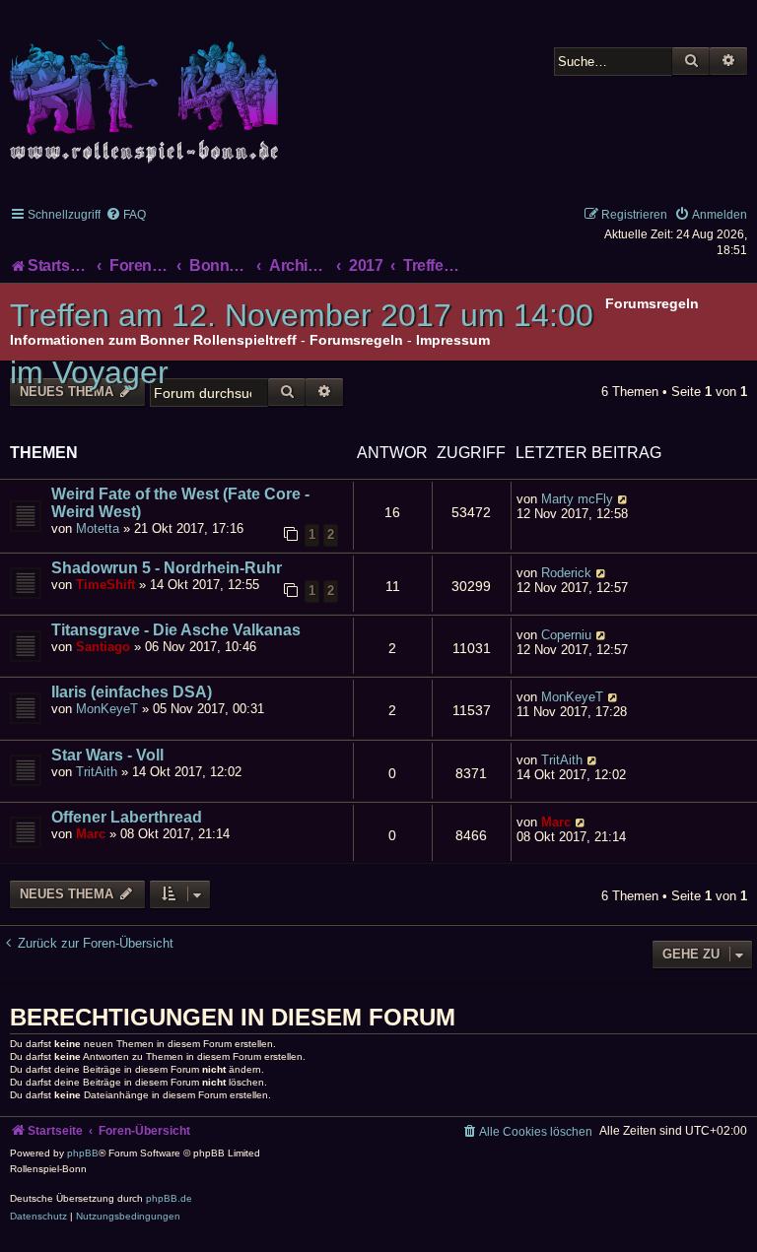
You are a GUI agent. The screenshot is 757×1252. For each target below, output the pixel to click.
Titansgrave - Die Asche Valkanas (176, 630)
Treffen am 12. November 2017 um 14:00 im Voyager (301, 343)
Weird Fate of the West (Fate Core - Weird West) (180, 503)
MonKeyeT (107, 708)
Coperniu (566, 634)
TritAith (96, 771)
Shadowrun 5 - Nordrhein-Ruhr (166, 568)
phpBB (83, 1153)
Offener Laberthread (126, 817)
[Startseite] (148, 90)
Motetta (97, 528)
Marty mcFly (577, 499)
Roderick (566, 572)
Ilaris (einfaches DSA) (131, 692)
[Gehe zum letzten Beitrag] (623, 499)
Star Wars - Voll (107, 755)
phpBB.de (169, 1198)
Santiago (103, 646)
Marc (90, 833)
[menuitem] (125, 215)
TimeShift (105, 584)
